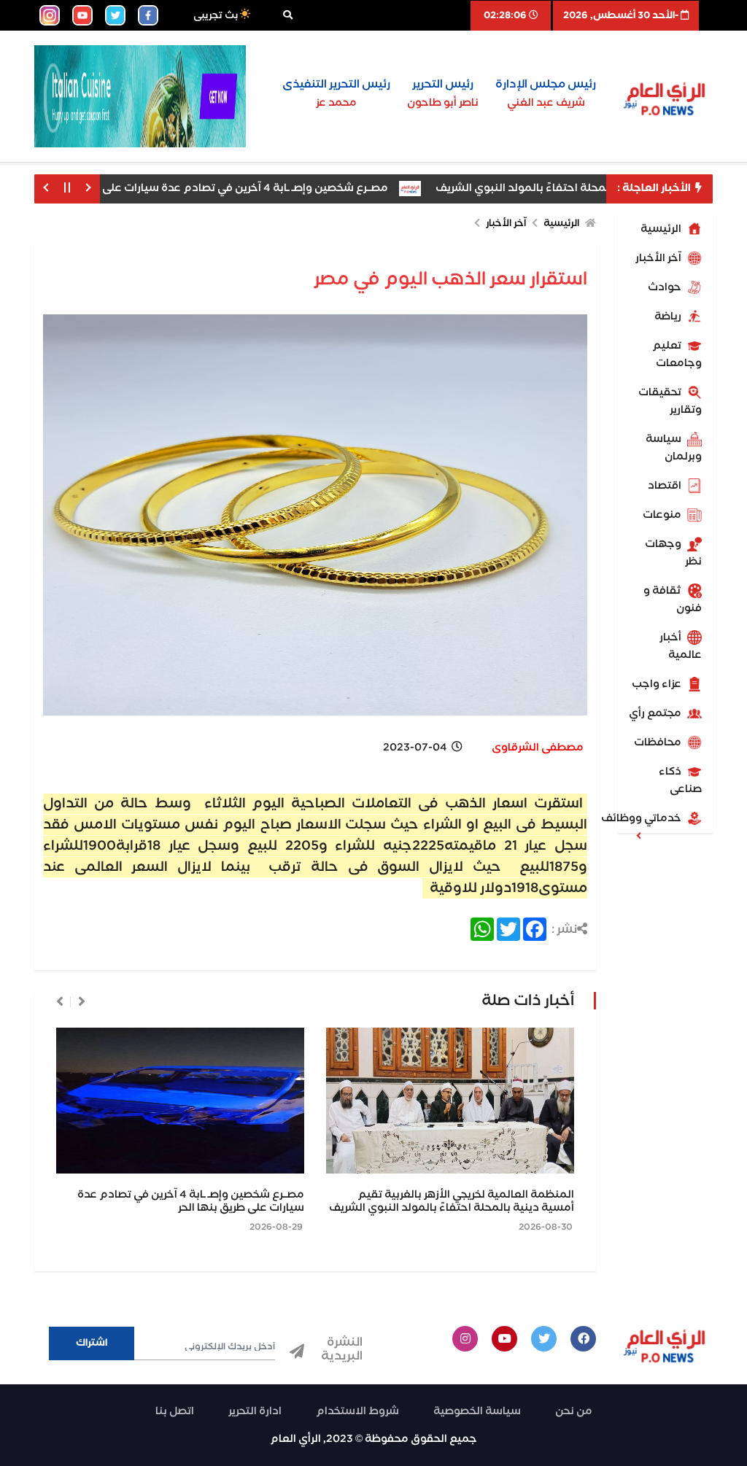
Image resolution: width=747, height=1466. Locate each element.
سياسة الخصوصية (477, 1411)
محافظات (659, 742)
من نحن (573, 1411)
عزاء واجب (658, 684)
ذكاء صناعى (680, 780)
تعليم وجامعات (677, 354)
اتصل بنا (174, 1411)
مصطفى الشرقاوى (538, 747)
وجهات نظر (673, 553)
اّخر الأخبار (659, 258)
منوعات (663, 515)
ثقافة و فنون (672, 599)
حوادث (666, 287)
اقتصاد (666, 486)
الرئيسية (662, 229)
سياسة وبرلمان (674, 448)
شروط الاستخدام (357, 1411)
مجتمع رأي (656, 713)
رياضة (669, 316)
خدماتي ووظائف (651, 818)
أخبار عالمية (680, 646)
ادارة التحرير (255, 1411)
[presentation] (81, 1001)
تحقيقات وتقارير (670, 401)
